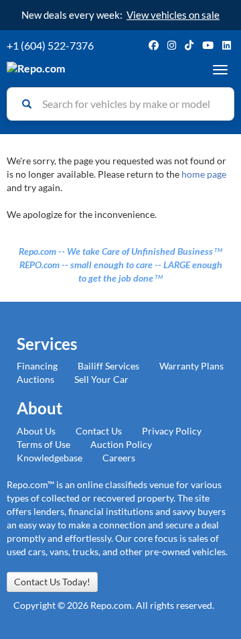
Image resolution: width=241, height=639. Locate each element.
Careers (118, 457)
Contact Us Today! (52, 581)
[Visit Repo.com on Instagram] (171, 45)
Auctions (35, 379)
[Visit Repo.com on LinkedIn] (226, 45)
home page (203, 174)
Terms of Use (43, 444)
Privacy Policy (172, 431)
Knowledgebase (49, 457)
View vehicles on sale (173, 15)
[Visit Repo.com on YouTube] (208, 45)
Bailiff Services (108, 365)
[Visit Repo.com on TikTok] (189, 45)
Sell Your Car (101, 379)
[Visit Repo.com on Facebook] (153, 45)
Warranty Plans (191, 365)
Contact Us (99, 431)
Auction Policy (121, 444)
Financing (37, 365)
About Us (36, 431)
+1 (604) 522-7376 (50, 45)
